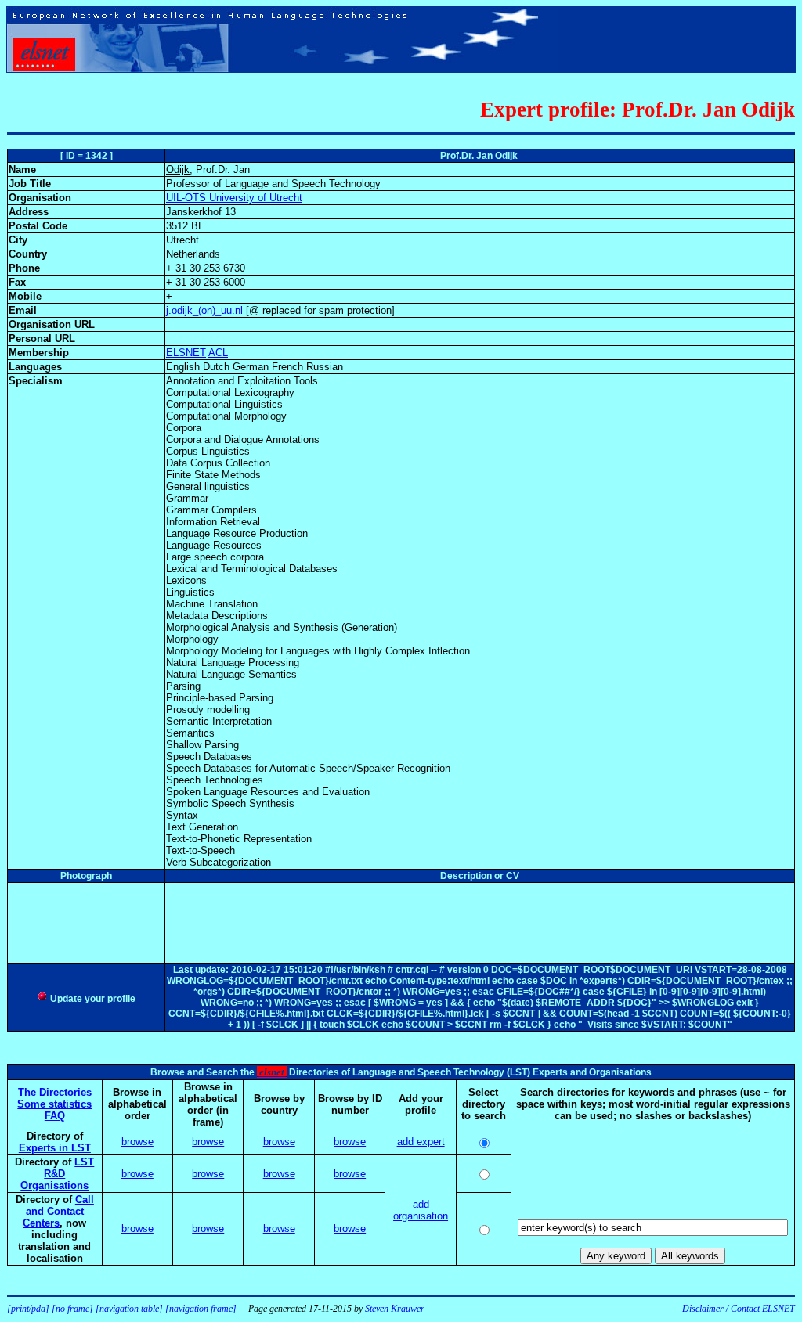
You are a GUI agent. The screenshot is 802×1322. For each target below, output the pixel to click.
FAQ (55, 1116)
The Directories (55, 1092)
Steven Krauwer (394, 1308)
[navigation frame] (201, 1308)
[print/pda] (28, 1308)
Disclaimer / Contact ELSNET (738, 1308)
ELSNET (186, 352)
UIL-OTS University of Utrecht (234, 198)
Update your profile (91, 998)
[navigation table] (129, 1308)
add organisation (420, 1210)
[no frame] (72, 1308)
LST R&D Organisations (57, 1173)
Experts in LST (55, 1148)
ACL (218, 352)
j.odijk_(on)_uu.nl (204, 310)
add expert (421, 1141)
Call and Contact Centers (58, 1211)
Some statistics (54, 1104)
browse (137, 1141)
